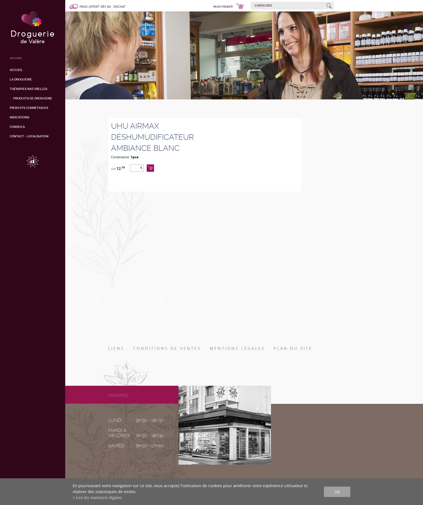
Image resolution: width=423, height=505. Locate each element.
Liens (116, 348)
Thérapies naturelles (28, 89)
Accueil (16, 70)
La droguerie (21, 79)
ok (337, 491)
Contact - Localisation (29, 136)
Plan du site (293, 348)
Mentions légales (237, 348)
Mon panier (223, 6)
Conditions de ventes (167, 348)
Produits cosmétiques (29, 108)
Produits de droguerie (32, 98)
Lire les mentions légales (99, 497)
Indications (19, 117)
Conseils (17, 127)
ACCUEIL (16, 58)
